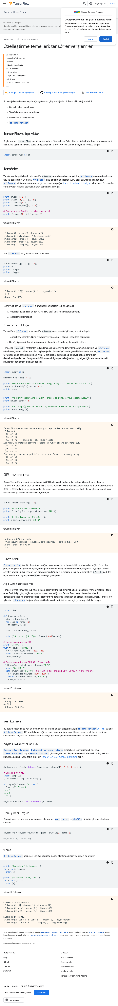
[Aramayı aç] (84, 3)
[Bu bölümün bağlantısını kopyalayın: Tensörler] (21, 169)
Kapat (91, 39)
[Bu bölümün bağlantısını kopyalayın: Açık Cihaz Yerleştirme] (36, 584)
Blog (5, 957)
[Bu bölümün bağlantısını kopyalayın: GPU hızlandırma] (32, 475)
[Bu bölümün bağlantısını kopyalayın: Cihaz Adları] (22, 559)
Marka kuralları (67, 971)
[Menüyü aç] (4, 3)
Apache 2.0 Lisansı (96, 932)
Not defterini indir (94, 92)
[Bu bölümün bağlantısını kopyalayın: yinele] (14, 850)
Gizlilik (15, 986)
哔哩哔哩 (7, 971)
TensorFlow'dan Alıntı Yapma (74, 976)
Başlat (106, 39)
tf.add (65, 183)
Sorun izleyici (67, 957)
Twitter (6, 967)
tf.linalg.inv (86, 183)
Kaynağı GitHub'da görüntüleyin (59, 92)
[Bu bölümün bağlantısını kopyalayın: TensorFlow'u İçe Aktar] (42, 134)
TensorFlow (8, 39)
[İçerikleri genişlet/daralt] (18, 55)
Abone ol (41, 992)
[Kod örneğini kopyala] (112, 151)
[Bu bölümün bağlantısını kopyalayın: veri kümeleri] (26, 721)
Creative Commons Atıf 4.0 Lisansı (54, 932)
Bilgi (18, 39)
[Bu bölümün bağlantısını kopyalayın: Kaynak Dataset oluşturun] (40, 744)
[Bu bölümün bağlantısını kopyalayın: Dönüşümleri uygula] (32, 813)
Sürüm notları (67, 962)
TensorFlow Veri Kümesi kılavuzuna (59, 757)
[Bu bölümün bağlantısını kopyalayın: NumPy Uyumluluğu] (32, 325)
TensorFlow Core (14, 12)
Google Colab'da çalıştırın (21, 92)
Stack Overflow (68, 967)
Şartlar (6, 986)
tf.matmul (74, 183)
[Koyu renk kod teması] (107, 151)
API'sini (91, 728)
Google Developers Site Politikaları (44, 935)
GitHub (6, 962)
